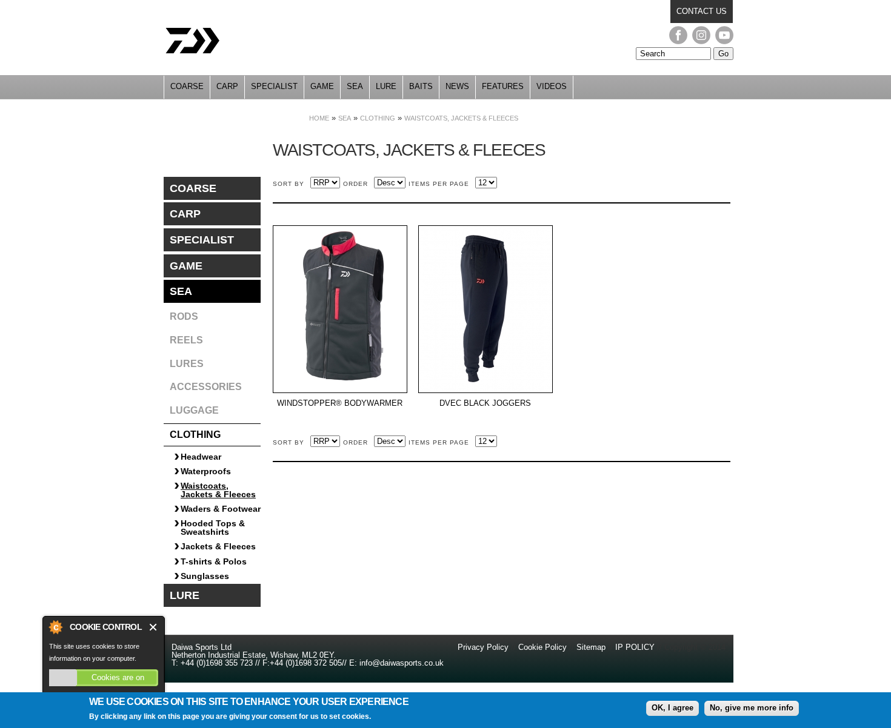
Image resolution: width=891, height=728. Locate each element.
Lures (187, 364)
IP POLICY (635, 647)
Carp (227, 86)
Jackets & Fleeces (218, 546)
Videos (551, 86)
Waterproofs (206, 471)
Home (319, 118)
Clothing (377, 118)
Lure (386, 86)
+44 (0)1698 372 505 (306, 662)
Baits (421, 86)
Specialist (274, 86)
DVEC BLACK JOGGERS (485, 403)
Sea (355, 86)
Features (503, 86)
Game (322, 86)
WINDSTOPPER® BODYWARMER (339, 403)
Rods (184, 316)
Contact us (701, 11)
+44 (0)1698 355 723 (215, 662)
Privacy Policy (484, 647)
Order (355, 183)
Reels (186, 340)
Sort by (288, 183)
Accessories (206, 387)
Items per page (439, 183)
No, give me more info (751, 707)
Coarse (187, 86)
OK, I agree (672, 707)
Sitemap (591, 647)
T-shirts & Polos (214, 561)
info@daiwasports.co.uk (401, 662)
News (457, 86)
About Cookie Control (55, 627)
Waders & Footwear (221, 509)
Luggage (194, 410)
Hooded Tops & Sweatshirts (213, 527)
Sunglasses (205, 576)
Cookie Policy (542, 647)
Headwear (201, 456)
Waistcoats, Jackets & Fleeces (461, 118)
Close (154, 627)
